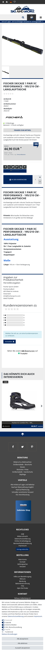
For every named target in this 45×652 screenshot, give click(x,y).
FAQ (22, 586)
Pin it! (17, 167)
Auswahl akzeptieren (22, 648)
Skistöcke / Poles (22, 469)
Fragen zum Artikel (22, 130)
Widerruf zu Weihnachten (22, 462)
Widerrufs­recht (22, 536)
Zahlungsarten (22, 564)
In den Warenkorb (19, 179)
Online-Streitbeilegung (22, 541)
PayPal (7, 629)
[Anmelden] (3, 2)
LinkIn (21, 167)
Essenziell (8, 620)
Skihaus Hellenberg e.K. (22, 598)
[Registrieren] (7, 2)
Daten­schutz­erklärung (22, 539)
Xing (25, 167)
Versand (22, 566)
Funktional (9, 632)
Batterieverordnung (22, 583)
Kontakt (22, 562)
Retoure (22, 579)
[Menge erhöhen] (40, 177)
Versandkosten (21, 154)
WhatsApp (9, 167)
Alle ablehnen (22, 643)
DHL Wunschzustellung (13, 627)
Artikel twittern (13, 167)
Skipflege (22, 474)
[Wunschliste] (14, 1)
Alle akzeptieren (22, 639)
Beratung (22, 581)
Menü (40, 17)
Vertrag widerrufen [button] (22, 549)
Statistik (8, 622)
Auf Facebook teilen (5, 167)
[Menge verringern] (40, 182)
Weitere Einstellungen (9, 634)
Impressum (22, 546)
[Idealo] (22, 510)
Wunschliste (15, 171)
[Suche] (22, 17)
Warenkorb (32, 18)
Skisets (22, 467)
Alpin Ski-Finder (22, 588)
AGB (22, 534)
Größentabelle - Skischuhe (22, 464)
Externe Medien (11, 625)
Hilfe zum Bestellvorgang (22, 576)
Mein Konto (22, 559)
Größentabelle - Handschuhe (22, 472)
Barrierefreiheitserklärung (22, 543)
